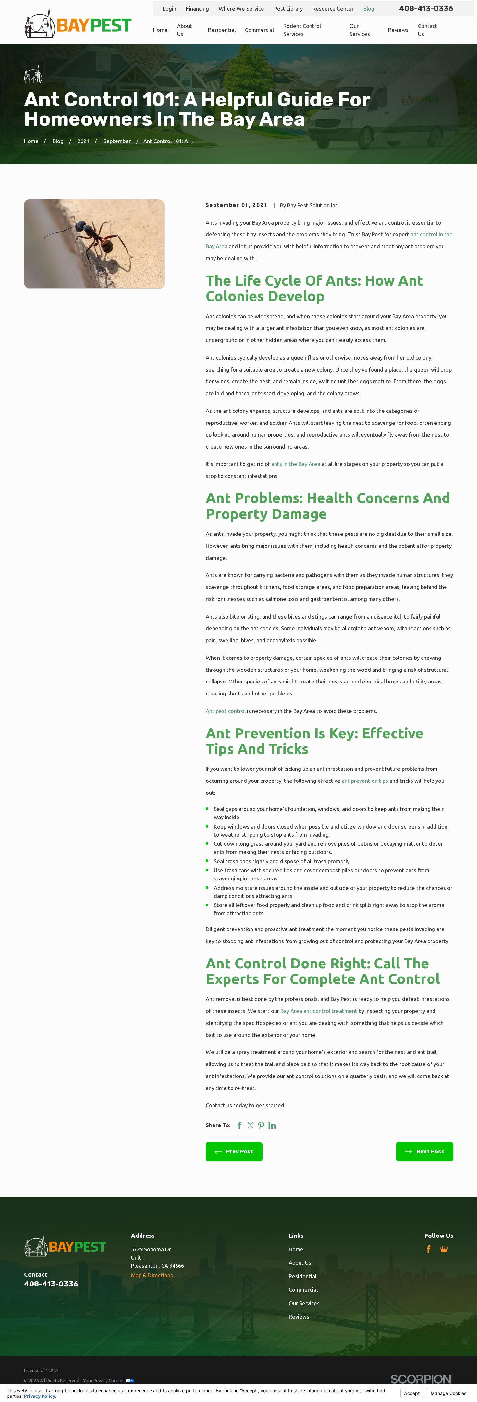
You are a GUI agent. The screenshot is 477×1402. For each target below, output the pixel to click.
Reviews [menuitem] (398, 30)
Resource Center (333, 9)
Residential (302, 1276)
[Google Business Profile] (444, 1249)
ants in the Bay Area (295, 464)
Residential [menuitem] (222, 30)
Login (169, 9)
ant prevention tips (365, 781)
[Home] (78, 22)
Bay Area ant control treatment (318, 1011)
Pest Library (288, 9)
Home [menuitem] (160, 30)
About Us (300, 1263)
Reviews (299, 1316)
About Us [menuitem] (184, 30)
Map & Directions (152, 1275)
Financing (197, 9)
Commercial (303, 1289)
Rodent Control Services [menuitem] (302, 30)
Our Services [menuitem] (359, 30)
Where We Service (241, 9)
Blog (368, 9)
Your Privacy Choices (104, 1380)
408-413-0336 (426, 8)
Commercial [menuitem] (259, 30)
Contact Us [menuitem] (427, 30)
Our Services (304, 1303)
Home (296, 1249)
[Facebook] (428, 1249)
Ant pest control (226, 711)
